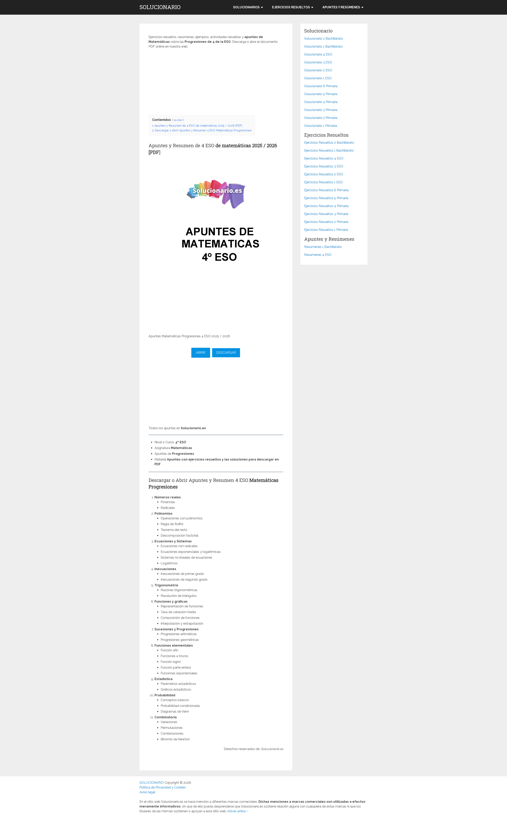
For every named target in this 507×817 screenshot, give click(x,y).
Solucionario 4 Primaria (320, 102)
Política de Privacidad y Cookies (162, 787)
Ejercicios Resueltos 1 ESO (323, 182)
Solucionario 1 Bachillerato (323, 46)
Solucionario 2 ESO (318, 70)
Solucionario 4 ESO (318, 54)
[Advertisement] (216, 80)
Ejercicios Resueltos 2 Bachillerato (329, 142)
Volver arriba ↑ (237, 811)
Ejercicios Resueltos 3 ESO (323, 166)
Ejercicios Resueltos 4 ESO (323, 158)
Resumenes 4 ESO (318, 255)
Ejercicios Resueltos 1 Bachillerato (329, 150)
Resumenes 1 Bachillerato (323, 247)
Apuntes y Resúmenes (341, 7)
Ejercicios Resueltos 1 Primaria (326, 230)
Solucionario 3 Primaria (320, 110)
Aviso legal (147, 792)
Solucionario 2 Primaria (320, 118)
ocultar (178, 119)
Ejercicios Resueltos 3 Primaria (326, 214)
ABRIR (200, 353)
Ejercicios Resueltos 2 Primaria (326, 222)
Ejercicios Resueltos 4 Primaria (326, 206)
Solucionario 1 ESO (318, 78)
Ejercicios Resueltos (291, 7)
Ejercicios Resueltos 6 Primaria (326, 190)
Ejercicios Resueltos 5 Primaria (326, 198)
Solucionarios (246, 7)
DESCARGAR (226, 353)
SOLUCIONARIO (160, 7)
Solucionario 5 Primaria (320, 94)
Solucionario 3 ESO (318, 62)
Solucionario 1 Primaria (320, 126)
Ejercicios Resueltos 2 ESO (323, 174)
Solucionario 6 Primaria (320, 86)
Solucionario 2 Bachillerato (323, 38)
